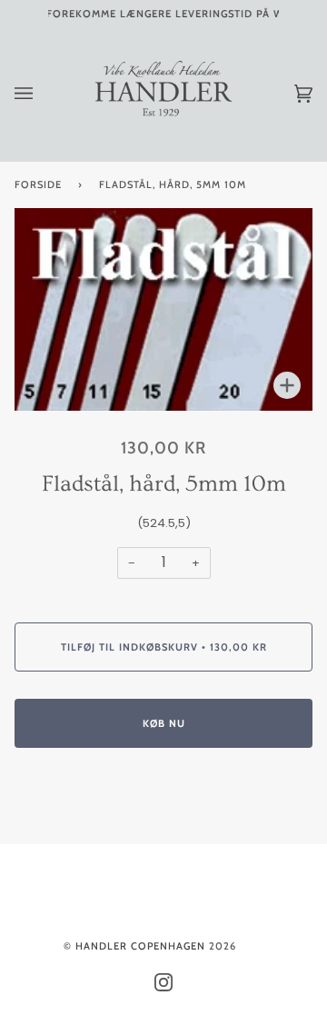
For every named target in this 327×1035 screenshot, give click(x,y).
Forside (38, 184)
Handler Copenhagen (140, 946)
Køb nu (164, 723)
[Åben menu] (42, 94)
